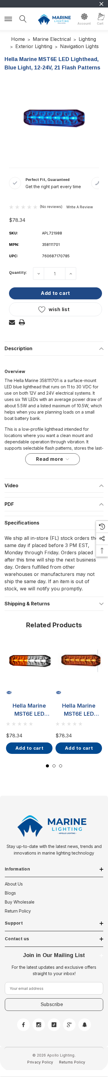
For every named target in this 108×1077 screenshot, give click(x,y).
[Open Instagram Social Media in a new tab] (38, 1024)
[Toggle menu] (9, 18)
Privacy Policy (40, 1062)
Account (84, 23)
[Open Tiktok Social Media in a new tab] (54, 1024)
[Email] (12, 322)
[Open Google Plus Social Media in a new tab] (69, 1024)
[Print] (22, 322)
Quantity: (18, 273)
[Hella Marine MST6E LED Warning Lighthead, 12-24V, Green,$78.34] (79, 661)
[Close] (101, 4)
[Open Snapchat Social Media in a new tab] (84, 1024)
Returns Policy (72, 1062)
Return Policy (18, 910)
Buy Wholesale (19, 901)
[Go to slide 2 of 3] (54, 765)
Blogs (10, 892)
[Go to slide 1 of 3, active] (47, 765)
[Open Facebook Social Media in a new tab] (23, 1024)
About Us (14, 883)
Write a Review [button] (79, 207)
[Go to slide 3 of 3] (60, 765)
